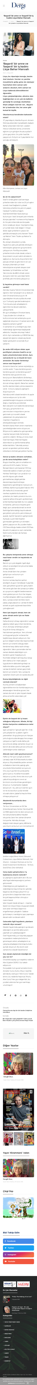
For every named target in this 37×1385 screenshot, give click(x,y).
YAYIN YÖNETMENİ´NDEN (12, 1322)
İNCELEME (7, 1337)
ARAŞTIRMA (7, 1333)
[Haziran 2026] (8, 1139)
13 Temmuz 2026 (21, 1313)
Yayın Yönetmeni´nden (16, 1153)
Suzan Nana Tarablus (9, 1080)
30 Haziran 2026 (19, 1080)
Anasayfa (5, 21)
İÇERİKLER (7, 1326)
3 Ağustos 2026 (16, 1299)
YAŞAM (6, 1357)
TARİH (6, 1341)
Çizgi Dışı (8, 1191)
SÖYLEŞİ (7, 1345)
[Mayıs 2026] (19, 1139)
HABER (6, 1353)
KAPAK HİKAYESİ (9, 1329)
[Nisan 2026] (29, 1139)
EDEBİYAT (7, 1361)
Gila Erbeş (14, 1313)
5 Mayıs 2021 (10, 73)
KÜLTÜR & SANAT (9, 1349)
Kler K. (4, 73)
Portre (12, 21)
